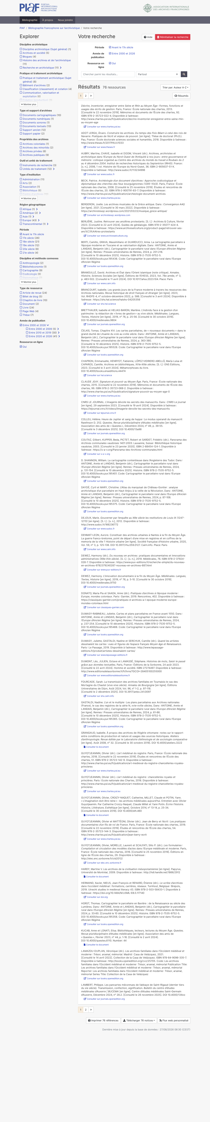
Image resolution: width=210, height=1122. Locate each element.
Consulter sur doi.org (97, 897)
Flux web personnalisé (175, 1020)
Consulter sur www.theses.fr (101, 147)
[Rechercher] (184, 74)
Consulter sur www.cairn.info (101, 283)
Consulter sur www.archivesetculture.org (107, 235)
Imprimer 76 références (104, 1020)
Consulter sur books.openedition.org (105, 266)
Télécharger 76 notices (139, 1020)
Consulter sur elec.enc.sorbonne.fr (104, 862)
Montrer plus (29, 104)
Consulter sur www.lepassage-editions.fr (107, 655)
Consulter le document (97, 746)
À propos (47, 20)
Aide (149, 37)
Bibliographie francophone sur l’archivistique (54, 28)
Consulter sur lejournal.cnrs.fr (101, 413)
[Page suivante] (91, 96)
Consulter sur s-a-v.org (98, 454)
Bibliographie (29, 20)
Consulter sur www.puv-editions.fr (104, 569)
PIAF (22, 28)
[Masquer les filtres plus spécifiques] (48, 325)
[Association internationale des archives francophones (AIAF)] (166, 8)
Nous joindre (65, 20)
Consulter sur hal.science (99, 375)
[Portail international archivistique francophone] (39, 8)
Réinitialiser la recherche (173, 37)
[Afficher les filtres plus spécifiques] (60, 67)
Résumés (182, 95)
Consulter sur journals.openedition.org (106, 324)
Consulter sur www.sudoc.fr (101, 174)
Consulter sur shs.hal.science (101, 303)
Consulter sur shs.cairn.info (100, 696)
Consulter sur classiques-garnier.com (105, 607)
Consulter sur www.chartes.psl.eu (103, 126)
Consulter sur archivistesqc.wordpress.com (108, 215)
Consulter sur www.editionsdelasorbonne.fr (108, 675)
